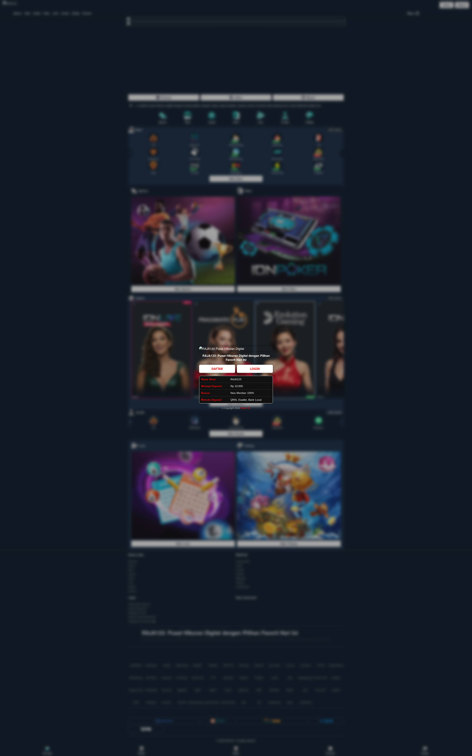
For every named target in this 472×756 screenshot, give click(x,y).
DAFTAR (217, 369)
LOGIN (255, 369)
